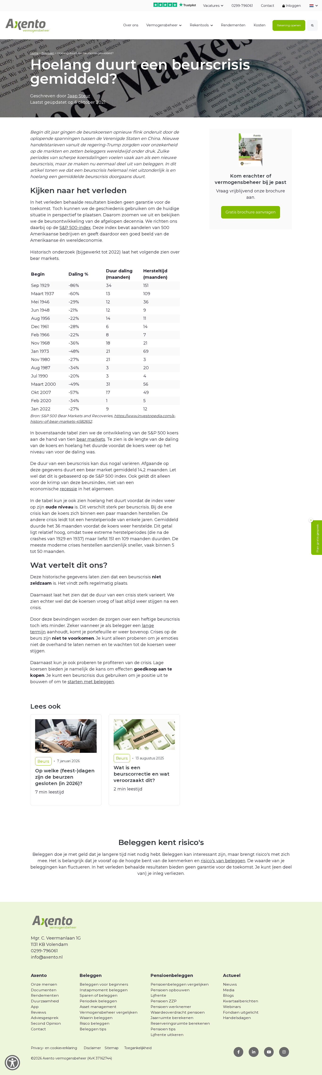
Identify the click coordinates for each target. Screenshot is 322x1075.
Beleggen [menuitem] (91, 975)
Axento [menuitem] (39, 975)
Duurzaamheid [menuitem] (45, 1001)
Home (34, 53)
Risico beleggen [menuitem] (94, 1023)
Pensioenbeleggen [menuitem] (172, 975)
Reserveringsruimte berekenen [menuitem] (180, 1023)
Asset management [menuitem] (98, 1006)
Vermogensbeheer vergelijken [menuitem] (108, 1012)
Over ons (130, 25)
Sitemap (112, 1048)
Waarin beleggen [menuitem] (96, 1017)
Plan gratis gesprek (317, 538)
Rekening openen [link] (289, 25)
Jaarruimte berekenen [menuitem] (172, 1017)
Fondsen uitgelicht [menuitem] (241, 1012)
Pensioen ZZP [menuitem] (164, 1001)
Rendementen (233, 25)
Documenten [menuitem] (43, 990)
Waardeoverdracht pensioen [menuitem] (178, 1012)
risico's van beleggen (223, 860)
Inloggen (293, 6)
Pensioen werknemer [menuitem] (171, 1006)
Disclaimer (92, 1048)
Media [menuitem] (228, 990)
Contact (267, 6)
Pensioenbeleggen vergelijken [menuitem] (180, 984)
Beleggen (47, 53)
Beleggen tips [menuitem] (93, 1029)
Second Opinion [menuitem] (46, 1023)
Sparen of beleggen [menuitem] (98, 995)
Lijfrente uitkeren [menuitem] (167, 1034)
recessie (68, 489)
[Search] (312, 25)
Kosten (259, 25)
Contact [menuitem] (38, 1029)
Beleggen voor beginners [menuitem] (104, 984)
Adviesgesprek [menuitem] (44, 1017)
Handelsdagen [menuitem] (237, 1017)
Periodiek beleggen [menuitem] (98, 1001)
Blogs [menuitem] (228, 995)
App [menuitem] (35, 1006)
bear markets (91, 439)
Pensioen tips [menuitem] (163, 1029)
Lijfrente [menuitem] (158, 995)
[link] (27, 25)
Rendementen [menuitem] (45, 995)
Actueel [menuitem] (231, 975)
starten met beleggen (91, 681)
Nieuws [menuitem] (230, 984)
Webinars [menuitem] (232, 1006)
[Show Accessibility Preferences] (12, 1062)
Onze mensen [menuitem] (44, 984)
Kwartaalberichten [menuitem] (240, 1001)
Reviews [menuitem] (38, 1012)
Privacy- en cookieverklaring (54, 1048)
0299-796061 (242, 6)
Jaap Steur (78, 96)
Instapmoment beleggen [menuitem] (104, 990)
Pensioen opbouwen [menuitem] (170, 990)
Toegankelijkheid (138, 1048)
